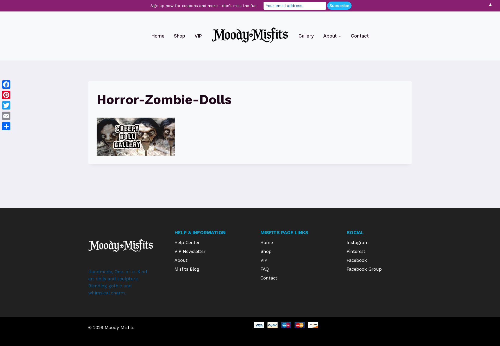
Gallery (306, 36)
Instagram (358, 242)
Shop (179, 36)
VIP (198, 36)
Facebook (357, 260)
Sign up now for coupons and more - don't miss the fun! (204, 5)
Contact (360, 36)
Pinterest (356, 251)
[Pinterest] (6, 95)
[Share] (6, 126)
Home (158, 36)
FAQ (264, 269)
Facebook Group (364, 269)
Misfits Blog (186, 269)
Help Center (187, 242)
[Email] (6, 116)
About (181, 260)
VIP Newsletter (189, 251)
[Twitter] (6, 105)
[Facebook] (6, 84)
